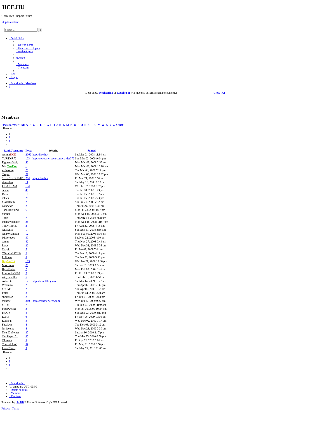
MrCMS (6, 288)
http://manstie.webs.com (46, 300)
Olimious (7, 340)
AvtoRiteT (8, 281)
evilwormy (8, 170)
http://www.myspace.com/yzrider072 (53, 158)
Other (119, 124)
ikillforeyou (8, 237)
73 (26, 170)
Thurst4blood (9, 344)
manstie (6, 300)
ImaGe (6, 312)
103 (27, 158)
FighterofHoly (10, 162)
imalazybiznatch (11, 221)
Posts (28, 150)
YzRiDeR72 (9, 158)
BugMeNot (8, 261)
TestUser (12, 166)
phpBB (20, 402)
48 (26, 190)
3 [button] (9, 140)
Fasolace (7, 324)
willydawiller (9, 277)
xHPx (5, 304)
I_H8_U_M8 (9, 186)
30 (26, 237)
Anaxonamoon (10, 233)
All (23, 124)
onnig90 (6, 213)
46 (26, 162)
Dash (5, 194)
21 (26, 174)
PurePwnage (9, 308)
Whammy (7, 285)
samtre (5, 241)
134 (27, 186)
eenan (5, 190)
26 (26, 221)
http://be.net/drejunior (44, 281)
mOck (5, 198)
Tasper (6, 174)
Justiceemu (8, 328)
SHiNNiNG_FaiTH (13, 178)
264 (27, 178)
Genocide (7, 205)
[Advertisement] (155, 102)
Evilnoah (7, 320)
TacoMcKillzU (10, 209)
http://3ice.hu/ (40, 154)
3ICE (13, 154)
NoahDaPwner (10, 332)
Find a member (9, 124)
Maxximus (8, 265)
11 (26, 182)
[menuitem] (24, 44)
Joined (92, 150)
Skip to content (9, 22)
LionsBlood (8, 348)
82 (26, 241)
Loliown (7, 257)
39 (26, 344)
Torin (5, 217)
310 (27, 300)
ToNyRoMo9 (9, 225)
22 (26, 245)
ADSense (7, 229)
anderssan (7, 296)
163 (27, 261)
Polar (5, 292)
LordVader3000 (11, 273)
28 (26, 198)
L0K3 (5, 316)
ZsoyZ (6, 249)
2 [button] (9, 137)
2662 (28, 154)
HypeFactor (8, 269)
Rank (7, 150)
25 (26, 265)
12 (26, 233)
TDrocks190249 (11, 253)
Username (17, 150)
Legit (5, 245)
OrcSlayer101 (10, 336)
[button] (10, 143)
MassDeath (8, 201)
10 (26, 194)
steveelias (7, 182)
